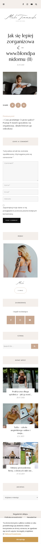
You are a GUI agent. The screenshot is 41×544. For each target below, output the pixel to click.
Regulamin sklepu (20, 514)
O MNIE (20, 290)
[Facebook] (22, 4)
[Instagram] (26, 4)
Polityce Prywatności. (13, 534)
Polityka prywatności (13, 517)
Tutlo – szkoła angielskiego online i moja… (21, 430)
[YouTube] (31, 4)
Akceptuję (20, 539)
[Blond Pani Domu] (20, 17)
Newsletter (31, 517)
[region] (20, 531)
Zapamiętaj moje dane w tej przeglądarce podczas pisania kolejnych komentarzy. (20, 210)
